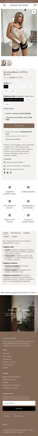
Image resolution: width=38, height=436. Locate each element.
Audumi (5, 368)
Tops (7, 104)
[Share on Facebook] (5, 173)
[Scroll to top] (34, 431)
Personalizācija (16, 233)
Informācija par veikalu (13, 139)
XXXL (12, 91)
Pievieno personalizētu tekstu (19, 119)
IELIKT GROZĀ (19, 126)
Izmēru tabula (9, 108)
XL (29, 86)
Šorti (28, 100)
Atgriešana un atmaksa (11, 385)
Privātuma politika (9, 380)
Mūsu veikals (7, 356)
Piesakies (19, 409)
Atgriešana (26, 233)
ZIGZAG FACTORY (19, 5)
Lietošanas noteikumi (10, 388)
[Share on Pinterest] (10, 173)
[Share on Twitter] (7, 173)
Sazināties (7, 159)
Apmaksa (6, 236)
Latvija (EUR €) (18, 416)
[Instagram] (6, 425)
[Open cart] (34, 5)
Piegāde (5, 233)
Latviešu (6, 416)
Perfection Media (16, 432)
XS (6, 86)
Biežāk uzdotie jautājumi (11, 377)
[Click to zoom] (34, 12)
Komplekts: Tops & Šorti (13, 100)
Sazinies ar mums (9, 362)
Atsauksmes (7, 359)
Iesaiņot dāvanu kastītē (18, 113)
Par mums (6, 353)
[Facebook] (3, 425)
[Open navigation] (4, 5)
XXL (6, 91)
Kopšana (15, 236)
